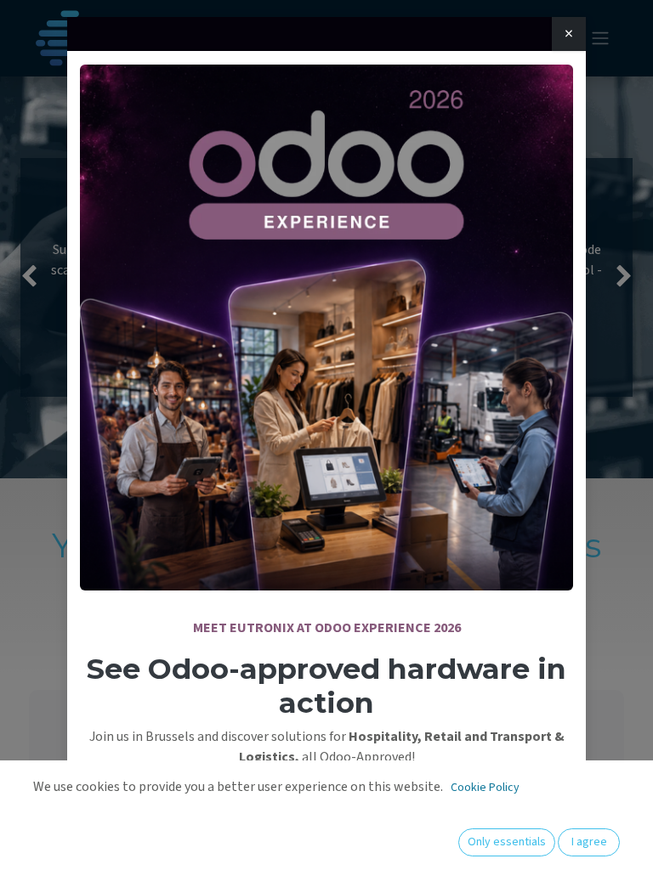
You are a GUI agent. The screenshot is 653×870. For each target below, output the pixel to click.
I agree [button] (589, 841)
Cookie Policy (485, 787)
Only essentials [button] (507, 841)
